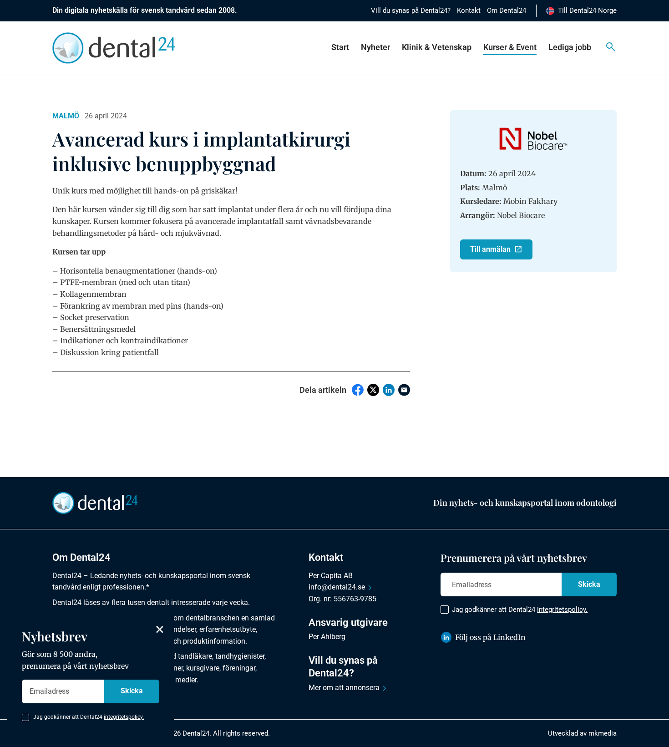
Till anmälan (490, 249)
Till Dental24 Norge (587, 10)
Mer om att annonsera (344, 687)
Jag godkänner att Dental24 (520, 609)
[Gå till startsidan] (95, 502)
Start (340, 47)
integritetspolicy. (562, 609)
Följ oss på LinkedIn (490, 637)
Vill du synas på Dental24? (411, 10)
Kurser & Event (510, 47)
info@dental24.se (337, 587)
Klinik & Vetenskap (436, 47)
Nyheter (375, 47)
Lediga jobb (569, 47)
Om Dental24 (506, 10)
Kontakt (469, 10)
